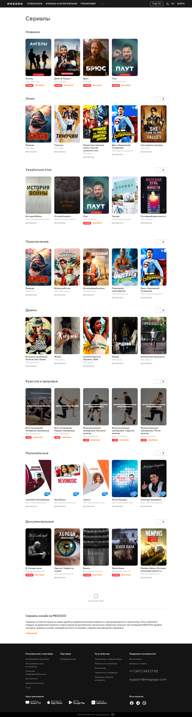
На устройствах (102, 654)
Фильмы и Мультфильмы (61, 3)
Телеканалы (35, 3)
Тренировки (88, 3)
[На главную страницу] (15, 4)
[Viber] (144, 703)
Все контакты (135, 659)
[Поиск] (167, 4)
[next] (163, 98)
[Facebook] (131, 703)
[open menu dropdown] (102, 4)
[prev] (157, 98)
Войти (180, 4)
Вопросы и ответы (138, 663)
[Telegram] (138, 703)
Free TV (157, 3)
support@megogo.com (147, 679)
